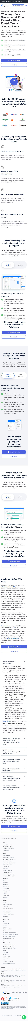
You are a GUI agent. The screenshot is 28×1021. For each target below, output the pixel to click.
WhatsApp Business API (8, 587)
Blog (4, 921)
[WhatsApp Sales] (23, 1017)
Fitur (6, 838)
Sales (4, 902)
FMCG (4, 893)
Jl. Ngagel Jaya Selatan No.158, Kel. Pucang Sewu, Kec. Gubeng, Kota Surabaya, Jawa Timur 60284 (13, 976)
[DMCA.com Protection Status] (5, 1003)
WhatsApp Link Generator (9, 936)
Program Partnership (8, 914)
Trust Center (6, 954)
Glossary (5, 927)
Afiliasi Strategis (7, 956)
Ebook (4, 925)
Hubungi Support (7, 913)
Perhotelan (6, 888)
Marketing (5, 906)
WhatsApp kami (19, 5)
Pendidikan (6, 886)
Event (4, 930)
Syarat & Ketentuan (8, 961)
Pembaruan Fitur (7, 929)
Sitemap (5, 940)
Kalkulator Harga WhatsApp (10, 932)
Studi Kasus (6, 923)
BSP (13, 627)
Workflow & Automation (9, 875)
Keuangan (5, 882)
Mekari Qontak (5, 626)
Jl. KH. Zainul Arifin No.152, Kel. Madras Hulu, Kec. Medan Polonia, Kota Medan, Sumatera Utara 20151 (13, 986)
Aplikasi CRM (6, 855)
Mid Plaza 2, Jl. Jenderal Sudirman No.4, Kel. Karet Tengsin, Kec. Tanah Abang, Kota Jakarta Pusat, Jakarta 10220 (13, 970)
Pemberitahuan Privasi (9, 963)
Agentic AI (5, 868)
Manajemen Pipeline (8, 874)
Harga (4, 950)
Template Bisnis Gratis (8, 938)
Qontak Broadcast (7, 845)
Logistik (5, 892)
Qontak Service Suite (8, 848)
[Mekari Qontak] (5, 5)
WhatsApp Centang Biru (9, 863)
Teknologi (5, 897)
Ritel (4, 880)
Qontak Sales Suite (8, 846)
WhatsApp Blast (7, 861)
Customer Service (7, 904)
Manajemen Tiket (7, 872)
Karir (4, 959)
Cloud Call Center (7, 864)
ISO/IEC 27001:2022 (13, 639)
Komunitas (5, 916)
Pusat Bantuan (7, 911)
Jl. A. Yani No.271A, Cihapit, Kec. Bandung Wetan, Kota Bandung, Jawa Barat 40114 (13, 981)
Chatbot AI (6, 866)
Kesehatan (5, 884)
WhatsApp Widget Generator (10, 934)
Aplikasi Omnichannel (8, 857)
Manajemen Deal (7, 870)
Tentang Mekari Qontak (9, 945)
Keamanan (5, 958)
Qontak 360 (6, 850)
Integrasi (5, 952)
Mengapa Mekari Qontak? (9, 948)
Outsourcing (6, 895)
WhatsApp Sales (15, 60)
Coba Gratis (14, 65)
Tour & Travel (6, 890)
